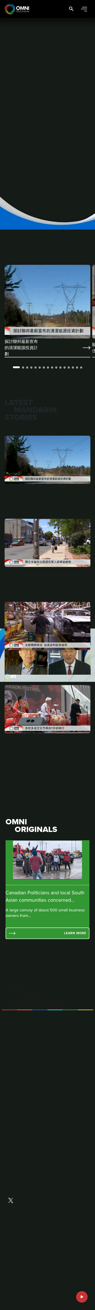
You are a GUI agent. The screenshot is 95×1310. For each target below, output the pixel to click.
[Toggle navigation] (83, 9)
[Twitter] (10, 1201)
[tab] (16, 367)
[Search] (71, 9)
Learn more (75, 933)
